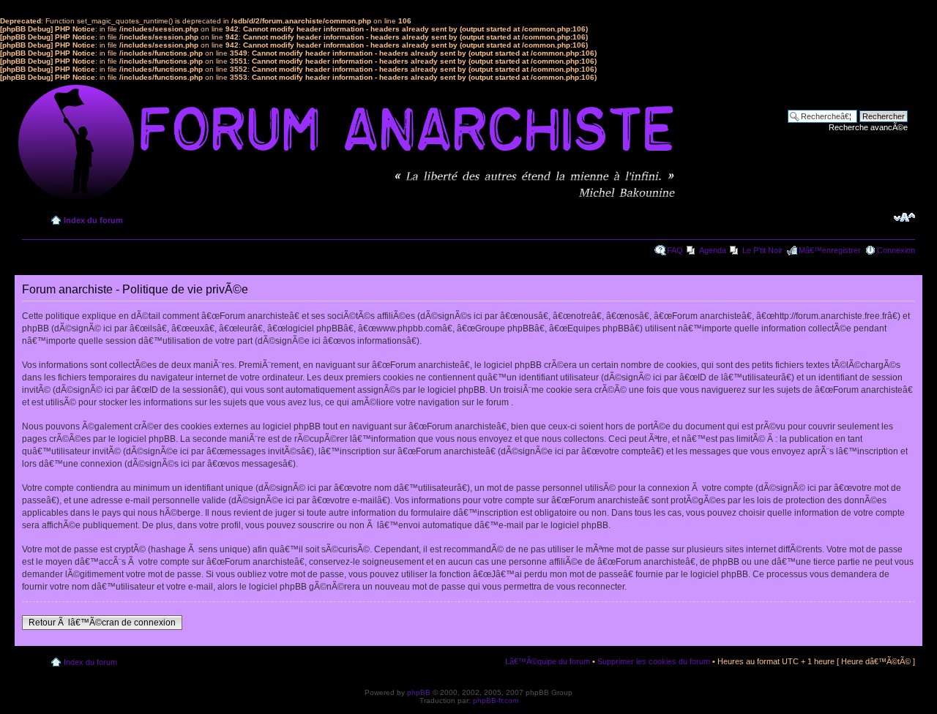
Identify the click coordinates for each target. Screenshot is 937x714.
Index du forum (93, 220)
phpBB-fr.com (495, 700)
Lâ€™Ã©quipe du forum (547, 661)
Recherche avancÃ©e (868, 127)
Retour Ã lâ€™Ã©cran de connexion (102, 622)
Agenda (712, 250)
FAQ (675, 250)
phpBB (418, 692)
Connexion (896, 250)
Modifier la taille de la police (904, 217)
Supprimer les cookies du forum (653, 661)
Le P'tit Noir (762, 250)
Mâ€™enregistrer (830, 250)
